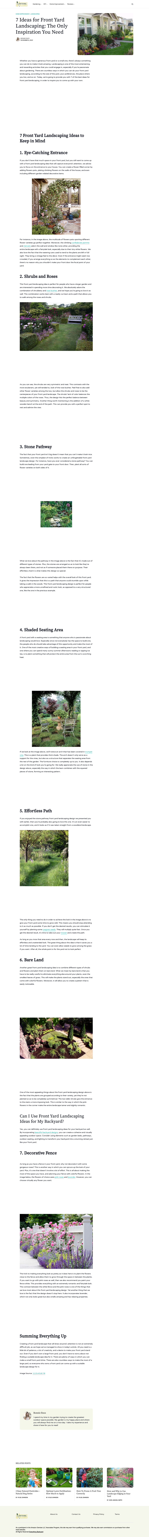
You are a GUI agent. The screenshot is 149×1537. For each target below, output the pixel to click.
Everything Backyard (36, 1532)
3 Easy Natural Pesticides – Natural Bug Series (28, 1492)
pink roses (59, 1177)
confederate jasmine (80, 243)
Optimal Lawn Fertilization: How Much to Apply (58, 1492)
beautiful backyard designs (46, 1132)
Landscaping (35, 14)
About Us (53, 1514)
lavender (71, 1177)
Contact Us (76, 1514)
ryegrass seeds (49, 929)
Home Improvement (23, 14)
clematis (27, 246)
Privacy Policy (98, 1514)
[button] (132, 4)
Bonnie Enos (25, 38)
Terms (117, 1514)
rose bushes (52, 291)
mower (64, 933)
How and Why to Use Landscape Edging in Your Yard (118, 1494)
